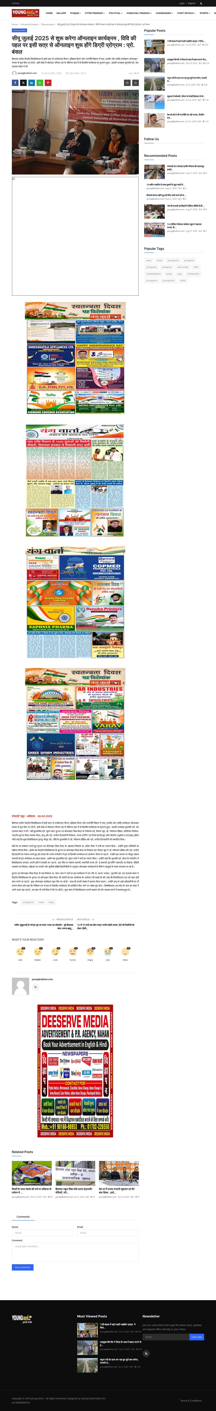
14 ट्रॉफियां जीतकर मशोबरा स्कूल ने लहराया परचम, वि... (184, 226)
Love (55, 959)
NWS (196, 267)
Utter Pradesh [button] (94, 13)
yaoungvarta (169, 280)
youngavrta (151, 280)
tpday (169, 273)
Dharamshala (47, 24)
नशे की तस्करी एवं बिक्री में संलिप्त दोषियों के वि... (185, 205)
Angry (90, 959)
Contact (15, 3)
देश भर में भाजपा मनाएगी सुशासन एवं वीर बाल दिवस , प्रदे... (117, 1190)
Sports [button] (204, 13)
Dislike (38, 959)
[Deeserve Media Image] (75, 1071)
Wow (125, 959)
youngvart (167, 267)
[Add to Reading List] (135, 83)
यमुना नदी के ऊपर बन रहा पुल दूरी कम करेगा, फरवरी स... (187, 79)
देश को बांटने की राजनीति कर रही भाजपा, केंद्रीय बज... (185, 116)
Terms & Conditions (191, 1400)
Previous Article (64, 919)
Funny (73, 959)
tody (179, 273)
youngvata (151, 267)
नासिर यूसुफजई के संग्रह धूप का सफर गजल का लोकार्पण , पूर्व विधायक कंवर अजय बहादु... (43, 926)
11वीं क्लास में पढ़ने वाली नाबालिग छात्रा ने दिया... (186, 41)
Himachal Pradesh (29, 24)
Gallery (61, 13)
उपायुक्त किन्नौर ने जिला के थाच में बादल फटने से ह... (187, 59)
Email (80, 1226)
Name (15, 1226)
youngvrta (189, 260)
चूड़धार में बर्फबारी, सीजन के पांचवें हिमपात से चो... (186, 96)
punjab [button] (74, 13)
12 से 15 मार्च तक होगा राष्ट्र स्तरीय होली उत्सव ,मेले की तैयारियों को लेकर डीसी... (105, 926)
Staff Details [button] (185, 13)
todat (182, 280)
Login (181, 3)
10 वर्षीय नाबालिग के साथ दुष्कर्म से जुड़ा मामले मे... (166, 184)
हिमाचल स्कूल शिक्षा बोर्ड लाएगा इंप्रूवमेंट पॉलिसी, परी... (74, 1190)
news (41, 902)
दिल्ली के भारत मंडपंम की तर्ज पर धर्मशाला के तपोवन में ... (31, 1190)
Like (20, 959)
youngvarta (28, 902)
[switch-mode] (201, 3)
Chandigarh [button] (163, 13)
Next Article (83, 919)
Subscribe (196, 1336)
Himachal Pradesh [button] (138, 13)
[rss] (146, 1353)
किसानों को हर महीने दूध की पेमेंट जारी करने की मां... (166, 195)
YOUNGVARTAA (153, 273)
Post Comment (22, 1267)
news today (182, 267)
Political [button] (114, 13)
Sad (107, 959)
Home (49, 13)
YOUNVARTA (193, 273)
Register (192, 3)
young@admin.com (42, 979)
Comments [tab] (23, 1216)
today (51, 902)
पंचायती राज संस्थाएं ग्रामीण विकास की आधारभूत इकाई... (185, 168)
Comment (17, 1240)
